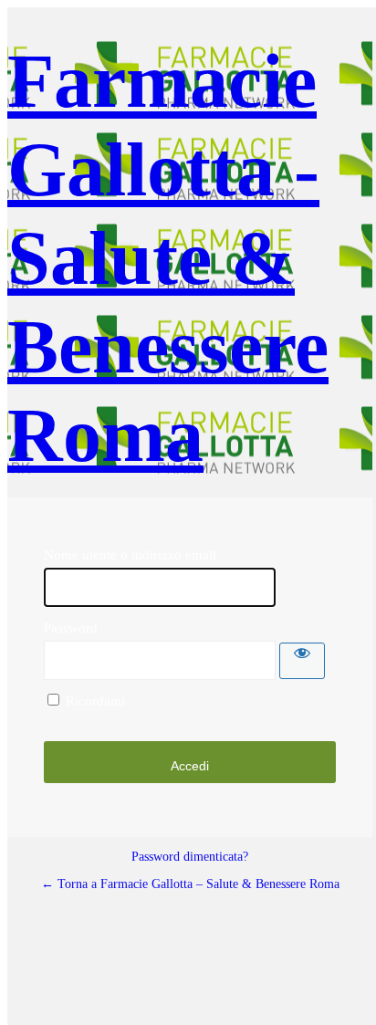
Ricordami (95, 701)
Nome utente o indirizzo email (130, 555)
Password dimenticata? (189, 856)
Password (71, 628)
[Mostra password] (302, 661)
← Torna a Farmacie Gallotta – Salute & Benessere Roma (190, 884)
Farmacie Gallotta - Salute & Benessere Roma (168, 257)
